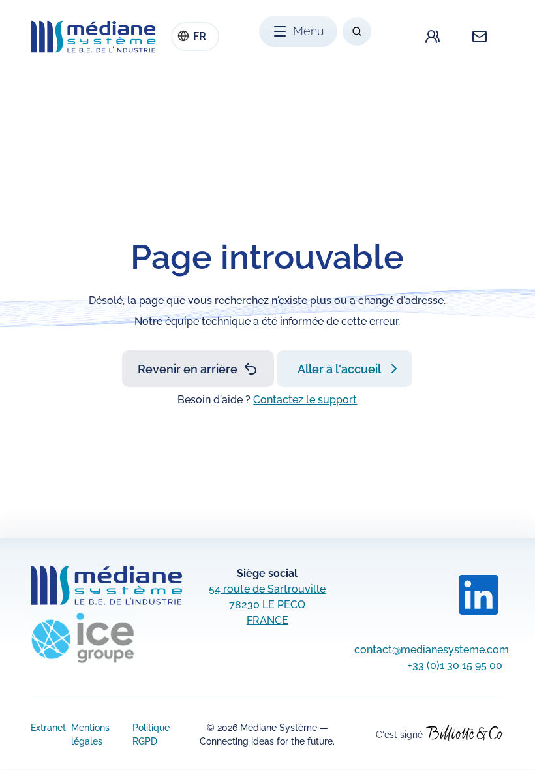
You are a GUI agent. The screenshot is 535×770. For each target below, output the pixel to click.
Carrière (432, 36)
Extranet (48, 727)
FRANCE (267, 620)
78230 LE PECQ (267, 604)
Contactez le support (305, 399)
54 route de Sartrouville (267, 589)
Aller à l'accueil (339, 369)
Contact (479, 36)
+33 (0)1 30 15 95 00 (455, 665)
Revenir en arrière (187, 369)
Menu (308, 31)
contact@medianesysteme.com (431, 649)
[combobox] (195, 36)
